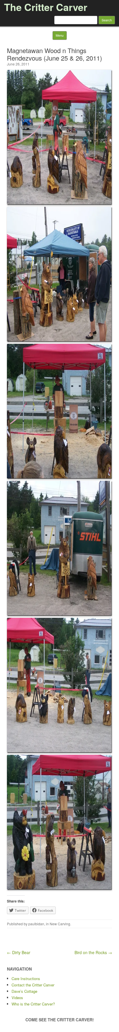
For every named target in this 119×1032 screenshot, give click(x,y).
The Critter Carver (45, 7)
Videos (17, 997)
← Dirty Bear (18, 952)
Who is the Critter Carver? (33, 1004)
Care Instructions (26, 978)
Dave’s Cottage (24, 991)
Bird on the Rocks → (93, 952)
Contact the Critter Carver (33, 985)
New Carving (60, 923)
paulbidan (36, 923)
